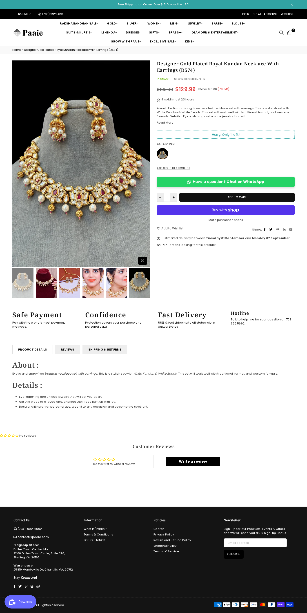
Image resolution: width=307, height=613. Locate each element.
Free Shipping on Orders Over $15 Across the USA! (153, 4)
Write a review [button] (193, 461)
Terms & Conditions (98, 534)
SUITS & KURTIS (78, 32)
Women (153, 23)
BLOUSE (237, 23)
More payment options (226, 220)
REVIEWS (67, 349)
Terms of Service (166, 551)
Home (16, 50)
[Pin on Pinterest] (278, 230)
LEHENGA (108, 32)
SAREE (216, 23)
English (22, 14)
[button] (9, 435)
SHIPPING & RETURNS (105, 349)
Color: (166, 144)
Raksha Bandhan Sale (78, 23)
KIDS (188, 41)
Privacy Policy (164, 534)
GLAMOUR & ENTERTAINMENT (214, 32)
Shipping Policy (165, 546)
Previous (16, 164)
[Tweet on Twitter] (271, 230)
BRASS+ (175, 32)
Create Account (265, 14)
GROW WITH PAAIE (125, 41)
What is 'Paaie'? (95, 529)
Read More (165, 122)
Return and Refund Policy (172, 540)
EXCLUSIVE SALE (162, 41)
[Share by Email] (291, 230)
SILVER (132, 23)
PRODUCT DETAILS (32, 349)
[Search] (281, 32)
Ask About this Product (173, 168)
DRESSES (133, 32)
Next (146, 164)
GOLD (111, 23)
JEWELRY (194, 23)
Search (159, 529)
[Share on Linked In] (285, 230)
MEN (173, 23)
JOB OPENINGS (94, 540)
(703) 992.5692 (52, 14)
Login (245, 14)
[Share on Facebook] (265, 230)
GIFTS (153, 32)
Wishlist (287, 14)
